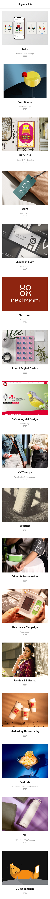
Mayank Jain (25, 4)
